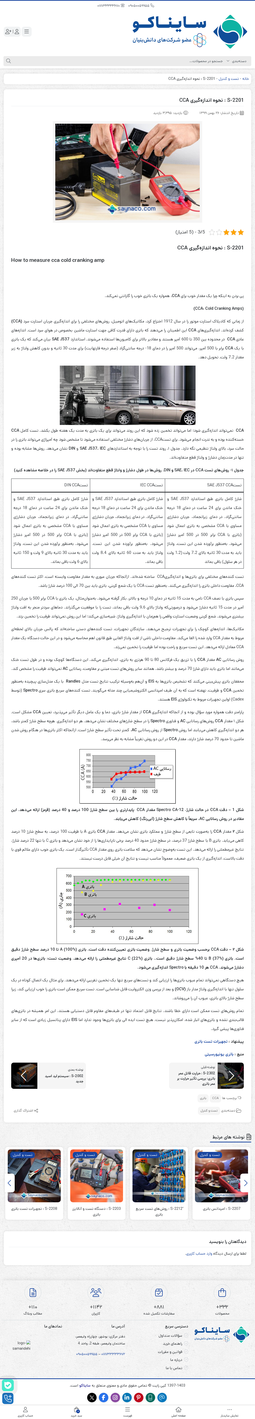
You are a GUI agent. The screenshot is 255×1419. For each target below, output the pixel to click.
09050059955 (139, 5)
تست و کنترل (229, 78)
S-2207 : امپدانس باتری (221, 1208)
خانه (245, 78)
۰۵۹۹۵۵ (91, 1354)
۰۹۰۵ (80, 1354)
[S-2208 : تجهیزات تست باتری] (34, 1176)
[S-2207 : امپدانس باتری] (221, 1176)
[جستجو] (7, 61)
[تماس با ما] (7, 1398)
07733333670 (109, 5)
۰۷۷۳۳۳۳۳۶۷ (112, 1354)
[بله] (7, 1385)
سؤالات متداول (170, 1335)
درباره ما (176, 1359)
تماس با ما (174, 1368)
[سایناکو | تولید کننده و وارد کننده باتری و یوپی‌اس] (190, 32)
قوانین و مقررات (170, 1351)
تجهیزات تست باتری (211, 1041)
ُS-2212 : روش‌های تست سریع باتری (159, 1211)
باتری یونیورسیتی (219, 1054)
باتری (203, 1098)
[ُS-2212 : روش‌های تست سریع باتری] (159, 1176)
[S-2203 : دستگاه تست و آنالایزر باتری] (96, 1176)
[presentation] (245, 1183)
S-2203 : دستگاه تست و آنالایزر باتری (96, 1211)
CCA (215, 1098)
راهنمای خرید (172, 1343)
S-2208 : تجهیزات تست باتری (34, 1208)
